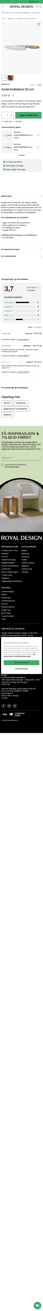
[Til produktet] (22, 135)
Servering (25, 556)
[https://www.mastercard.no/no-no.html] (11, 714)
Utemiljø (25, 572)
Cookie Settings (21, 669)
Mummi (4, 604)
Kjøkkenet (25, 566)
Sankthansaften (8, 607)
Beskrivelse (6, 196)
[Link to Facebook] (3, 706)
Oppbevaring (27, 569)
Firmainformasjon (8, 560)
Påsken (4, 594)
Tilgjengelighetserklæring (11, 581)
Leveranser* (6, 569)
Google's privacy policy (22, 656)
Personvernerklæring (9, 566)
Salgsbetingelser (8, 563)
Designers (5, 578)
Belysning (25, 553)
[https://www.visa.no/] (4, 714)
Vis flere (21, 155)
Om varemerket (8, 256)
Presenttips (6, 598)
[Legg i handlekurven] (38, 135)
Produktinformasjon (10, 249)
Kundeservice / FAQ (9, 550)
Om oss (4, 556)
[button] (37, 6)
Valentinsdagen (7, 591)
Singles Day (6, 610)
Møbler (24, 550)
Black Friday (6, 613)
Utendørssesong (8, 601)
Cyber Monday (7, 616)
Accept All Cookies (21, 663)
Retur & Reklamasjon (9, 572)
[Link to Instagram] (9, 706)
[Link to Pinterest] (15, 706)
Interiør (24, 560)
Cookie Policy (6, 575)
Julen (3, 619)
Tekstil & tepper (28, 563)
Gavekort (5, 553)
